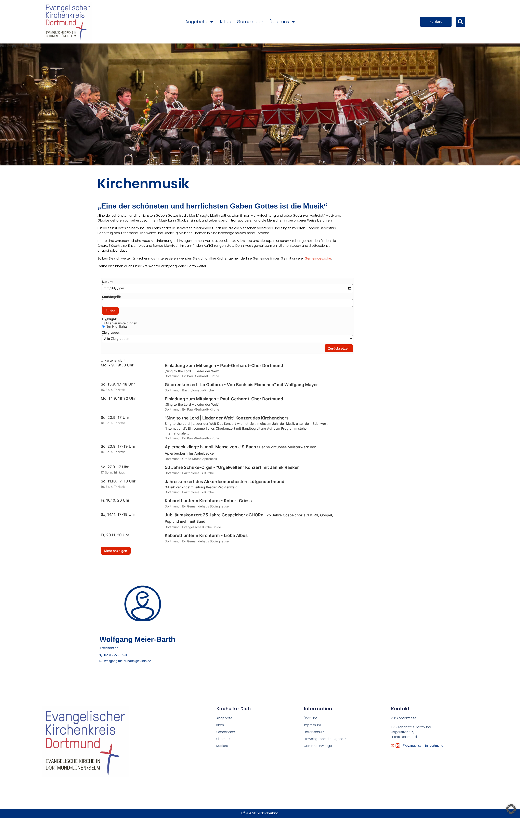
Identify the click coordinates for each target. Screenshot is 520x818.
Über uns (279, 21)
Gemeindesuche (318, 258)
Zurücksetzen (339, 348)
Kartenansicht (114, 360)
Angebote (196, 21)
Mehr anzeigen (115, 551)
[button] (460, 22)
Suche (110, 311)
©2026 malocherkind (262, 813)
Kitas (225, 21)
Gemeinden (250, 21)
